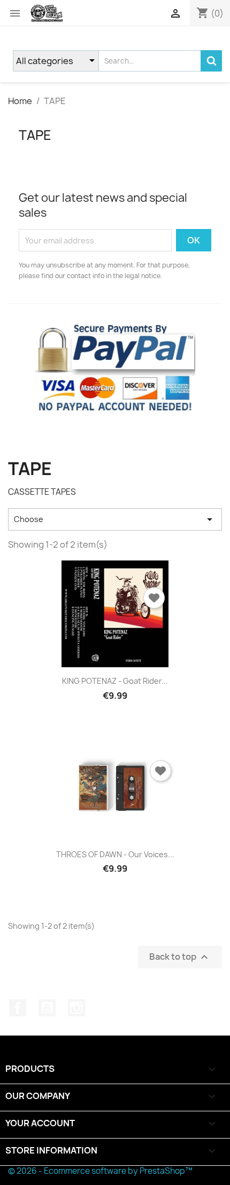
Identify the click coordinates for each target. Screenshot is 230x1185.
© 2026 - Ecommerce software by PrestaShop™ (100, 1170)
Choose (115, 519)
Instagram (76, 1007)
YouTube (47, 1007)
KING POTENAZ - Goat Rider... (115, 681)
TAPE (35, 135)
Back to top (180, 956)
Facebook (17, 1007)
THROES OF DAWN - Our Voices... (115, 854)
